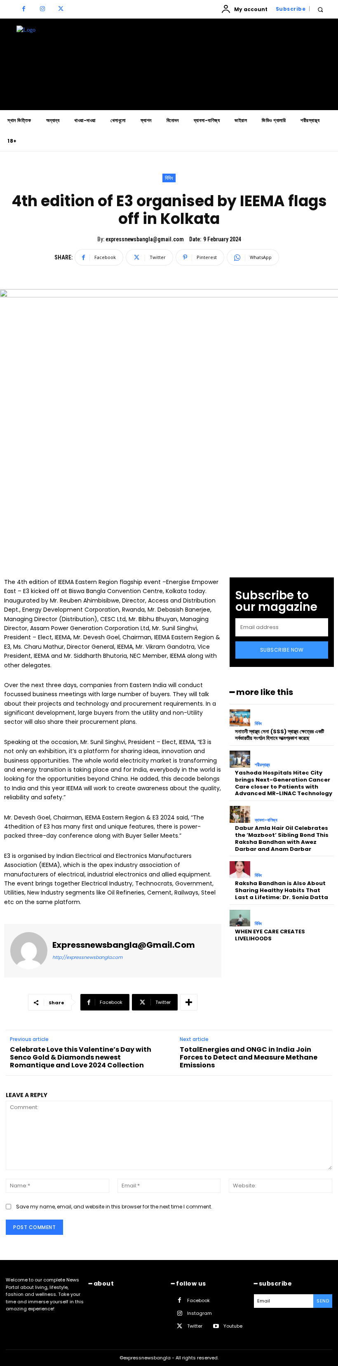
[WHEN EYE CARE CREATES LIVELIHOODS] (240, 918)
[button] (320, 9)
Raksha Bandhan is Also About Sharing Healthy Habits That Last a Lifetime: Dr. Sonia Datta (281, 890)
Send (323, 1301)
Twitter (194, 1326)
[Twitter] (61, 9)
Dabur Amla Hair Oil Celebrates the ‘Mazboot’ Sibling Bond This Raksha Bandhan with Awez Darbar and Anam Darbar (282, 838)
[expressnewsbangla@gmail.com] (28, 950)
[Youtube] (216, 1326)
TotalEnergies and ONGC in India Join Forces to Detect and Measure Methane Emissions (248, 1057)
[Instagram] (42, 9)
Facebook (198, 1300)
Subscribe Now (282, 649)
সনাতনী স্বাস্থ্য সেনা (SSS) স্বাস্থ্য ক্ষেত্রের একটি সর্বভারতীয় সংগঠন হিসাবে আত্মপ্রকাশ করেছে (279, 735)
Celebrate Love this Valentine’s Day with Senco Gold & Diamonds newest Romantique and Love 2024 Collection (80, 1057)
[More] (188, 1002)
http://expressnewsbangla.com (87, 957)
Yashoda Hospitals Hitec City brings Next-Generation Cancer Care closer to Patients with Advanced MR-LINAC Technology (283, 783)
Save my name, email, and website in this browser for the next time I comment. (114, 1206)
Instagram (199, 1313)
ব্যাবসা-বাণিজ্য (266, 820)
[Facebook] (23, 9)
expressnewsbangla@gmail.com (145, 239)
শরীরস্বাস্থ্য (262, 765)
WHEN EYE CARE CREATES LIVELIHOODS (270, 935)
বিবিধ (169, 178)
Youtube (232, 1326)
